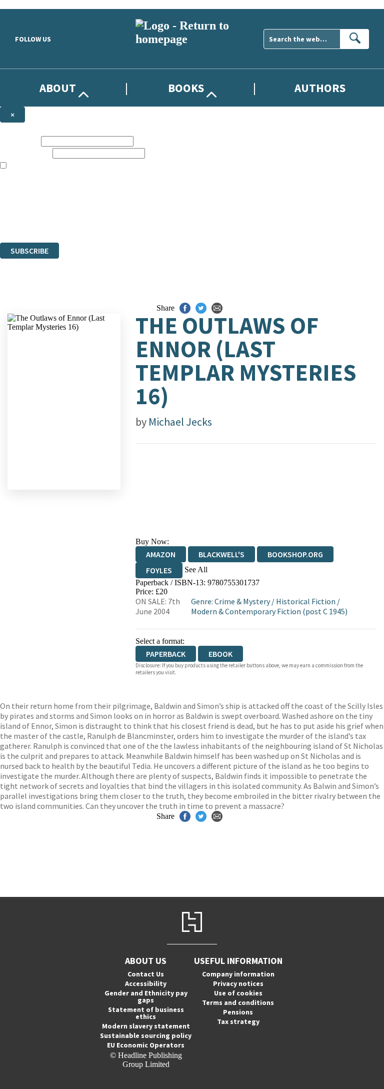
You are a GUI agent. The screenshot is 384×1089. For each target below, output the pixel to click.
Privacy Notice (197, 220)
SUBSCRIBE (29, 251)
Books (186, 88)
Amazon (161, 554)
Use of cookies (238, 992)
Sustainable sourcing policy (146, 1035)
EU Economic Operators (145, 1044)
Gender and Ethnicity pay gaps (146, 996)
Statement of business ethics (146, 1013)
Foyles (159, 570)
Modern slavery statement (146, 1025)
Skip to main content (32, 4)
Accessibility (145, 983)
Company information (238, 973)
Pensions (238, 1011)
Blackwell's (221, 554)
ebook (220, 654)
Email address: (25, 153)
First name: (19, 141)
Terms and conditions (238, 1002)
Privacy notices (238, 983)
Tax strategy (238, 1021)
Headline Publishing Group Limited (125, 202)
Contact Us (146, 973)
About (58, 88)
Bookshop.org (295, 554)
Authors (320, 88)
